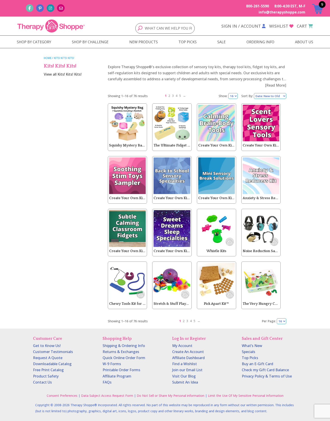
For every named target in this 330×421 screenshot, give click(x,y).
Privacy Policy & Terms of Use (267, 376)
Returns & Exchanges (121, 351)
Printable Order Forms (121, 369)
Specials (248, 351)
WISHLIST (278, 26)
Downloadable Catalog (52, 363)
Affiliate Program (117, 376)
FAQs (107, 382)
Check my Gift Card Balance (265, 369)
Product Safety (46, 376)
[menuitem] (34, 42)
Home (47, 58)
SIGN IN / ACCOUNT (241, 26)
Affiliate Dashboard (188, 357)
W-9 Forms (112, 363)
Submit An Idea (185, 382)
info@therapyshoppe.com (282, 12)
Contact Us (42, 382)
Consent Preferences (62, 395)
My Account (182, 345)
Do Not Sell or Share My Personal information (170, 395)
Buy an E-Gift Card (257, 363)
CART (302, 26)
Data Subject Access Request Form (107, 395)
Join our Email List (187, 369)
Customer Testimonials (53, 351)
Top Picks (250, 357)
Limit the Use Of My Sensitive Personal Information (246, 395)
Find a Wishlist (184, 363)
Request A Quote (47, 357)
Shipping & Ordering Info (124, 345)
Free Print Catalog (48, 369)
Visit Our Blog (184, 376)
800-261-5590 (257, 6)
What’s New (252, 345)
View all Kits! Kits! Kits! (62, 74)
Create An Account (188, 351)
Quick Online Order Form (124, 357)
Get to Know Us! (47, 345)
